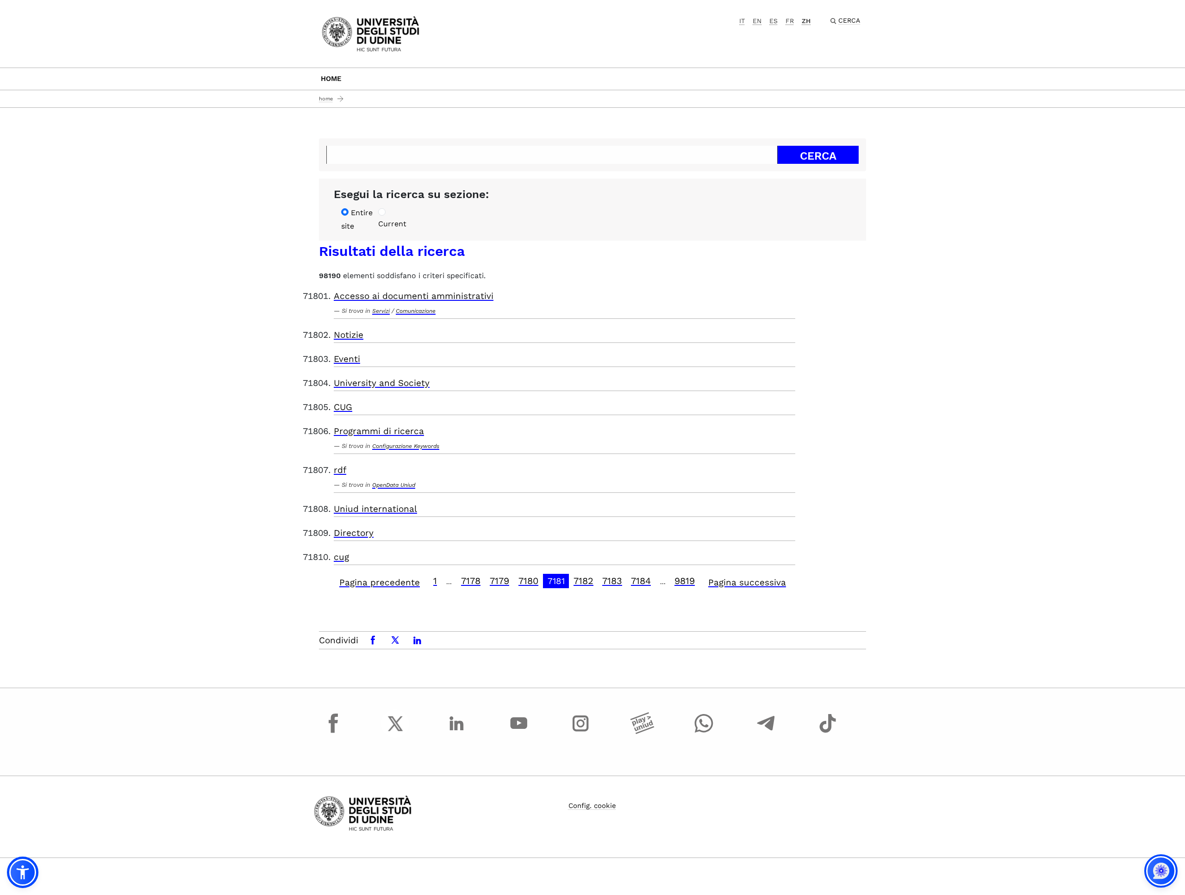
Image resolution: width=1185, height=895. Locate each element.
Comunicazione (416, 311)
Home (331, 79)
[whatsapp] (704, 732)
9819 (684, 580)
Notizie (348, 334)
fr (790, 21)
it (742, 21)
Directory (354, 533)
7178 (470, 580)
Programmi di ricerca (379, 431)
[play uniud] (642, 732)
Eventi (347, 359)
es (773, 21)
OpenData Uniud (393, 485)
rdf (340, 470)
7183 (612, 580)
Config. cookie (592, 806)
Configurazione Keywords (405, 446)
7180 (528, 580)
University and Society (382, 383)
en (757, 21)
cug (341, 557)
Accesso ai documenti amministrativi (413, 296)
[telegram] (766, 732)
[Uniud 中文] (370, 33)
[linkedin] (457, 732)
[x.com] (395, 732)
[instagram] (580, 732)
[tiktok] (827, 732)
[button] (22, 872)
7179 (499, 580)
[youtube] (519, 732)
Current (392, 223)
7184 (641, 580)
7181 (556, 581)
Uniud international (375, 508)
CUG (343, 407)
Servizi (381, 311)
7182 (583, 580)
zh (806, 21)
